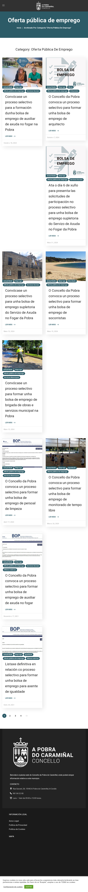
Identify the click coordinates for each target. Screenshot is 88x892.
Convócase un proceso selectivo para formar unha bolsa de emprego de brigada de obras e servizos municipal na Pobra (21, 399)
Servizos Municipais (11, 377)
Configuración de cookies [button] (13, 887)
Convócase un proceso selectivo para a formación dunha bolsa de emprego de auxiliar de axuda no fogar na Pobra (21, 113)
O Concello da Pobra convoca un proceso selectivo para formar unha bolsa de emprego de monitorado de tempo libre (65, 493)
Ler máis (8, 136)
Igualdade (72, 468)
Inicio (19, 28)
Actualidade (7, 87)
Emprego (18, 87)
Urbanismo (74, 91)
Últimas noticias (10, 570)
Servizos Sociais (33, 91)
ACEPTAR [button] (29, 887)
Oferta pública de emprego (14, 91)
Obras (70, 87)
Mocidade (72, 281)
